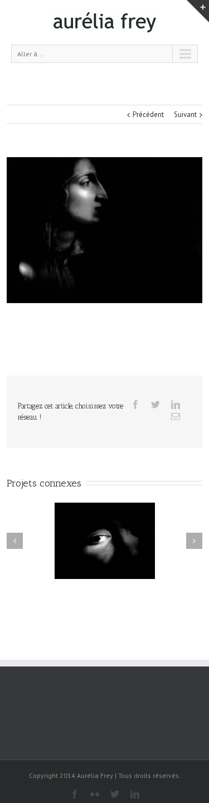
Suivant (185, 114)
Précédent (148, 114)
